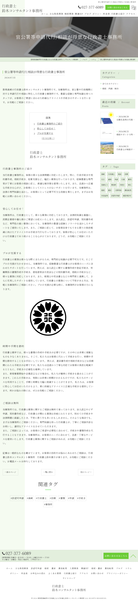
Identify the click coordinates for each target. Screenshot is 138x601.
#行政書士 (41, 498)
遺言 (109, 190)
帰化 (129, 185)
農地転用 (128, 190)
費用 (129, 179)
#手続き (81, 498)
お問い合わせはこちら (117, 7)
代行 (103, 179)
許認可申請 (115, 195)
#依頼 (53, 498)
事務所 (113, 185)
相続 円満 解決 (110, 88)
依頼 (126, 174)
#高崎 (30, 498)
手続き (122, 185)
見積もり (104, 185)
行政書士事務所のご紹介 (50, 123)
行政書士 (111, 174)
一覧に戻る (48, 472)
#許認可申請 (17, 498)
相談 (119, 174)
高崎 (103, 174)
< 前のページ (10, 472)
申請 (116, 179)
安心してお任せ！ (46, 128)
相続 (103, 190)
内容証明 (104, 195)
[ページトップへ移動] (133, 556)
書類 (109, 179)
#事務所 (48, 504)
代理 (123, 179)
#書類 (62, 498)
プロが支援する (45, 133)
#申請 (71, 498)
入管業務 (118, 190)
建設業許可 (127, 195)
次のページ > (85, 472)
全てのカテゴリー (110, 83)
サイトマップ (69, 578)
